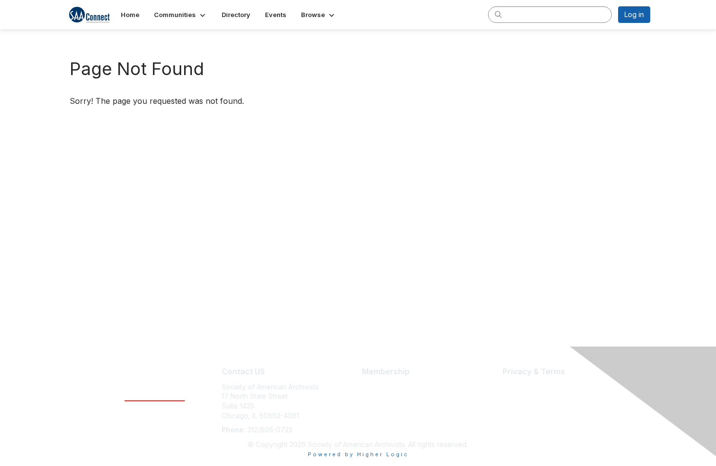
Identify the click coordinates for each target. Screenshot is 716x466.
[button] (180, 14)
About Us (517, 387)
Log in (634, 14)
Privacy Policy (525, 406)
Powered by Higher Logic (358, 454)
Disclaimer (519, 396)
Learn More (380, 387)
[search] (498, 14)
